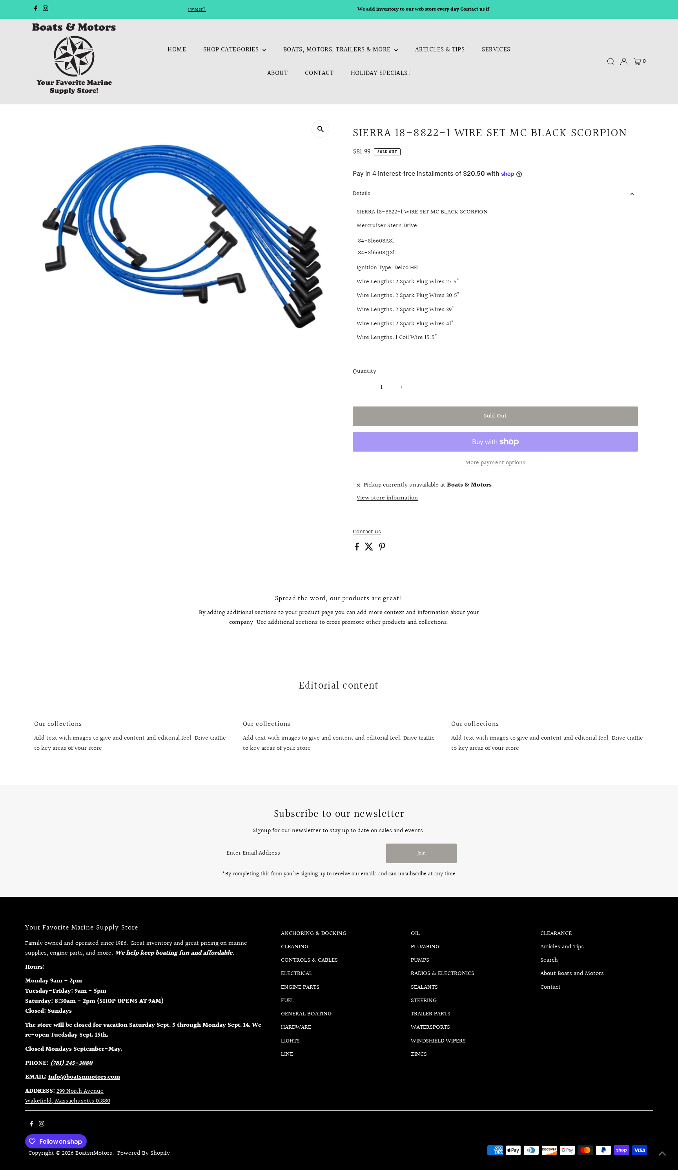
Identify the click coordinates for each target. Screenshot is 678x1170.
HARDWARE (296, 1027)
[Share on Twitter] (370, 549)
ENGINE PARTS (300, 987)
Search (549, 960)
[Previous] (197, 9)
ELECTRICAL (296, 974)
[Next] (481, 9)
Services (496, 49)
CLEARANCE (556, 934)
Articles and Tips (562, 947)
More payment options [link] (495, 463)
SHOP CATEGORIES (232, 49)
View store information (387, 498)
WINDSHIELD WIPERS (438, 1041)
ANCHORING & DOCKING (313, 934)
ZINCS (419, 1054)
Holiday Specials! (381, 73)
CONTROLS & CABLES (309, 960)
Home (177, 49)
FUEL (287, 1001)
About (277, 73)
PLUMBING (425, 947)
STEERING (424, 1001)
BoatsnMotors (93, 1153)
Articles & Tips (440, 49)
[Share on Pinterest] (382, 549)
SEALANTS (424, 987)
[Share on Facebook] (358, 549)
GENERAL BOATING (306, 1014)
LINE (287, 1054)
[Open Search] (610, 61)
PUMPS (420, 960)
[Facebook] (35, 9)
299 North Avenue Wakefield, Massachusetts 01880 (67, 1096)
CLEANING (294, 947)
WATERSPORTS (430, 1027)
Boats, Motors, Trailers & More (337, 49)
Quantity (364, 371)
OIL (415, 934)
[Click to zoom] (320, 129)
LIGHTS (290, 1041)
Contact (319, 73)
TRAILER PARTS (430, 1014)
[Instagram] (45, 9)
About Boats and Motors (572, 974)
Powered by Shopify (143, 1153)
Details (361, 194)
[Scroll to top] (662, 1154)
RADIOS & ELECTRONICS (442, 974)
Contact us (367, 532)
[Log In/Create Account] (623, 61)
